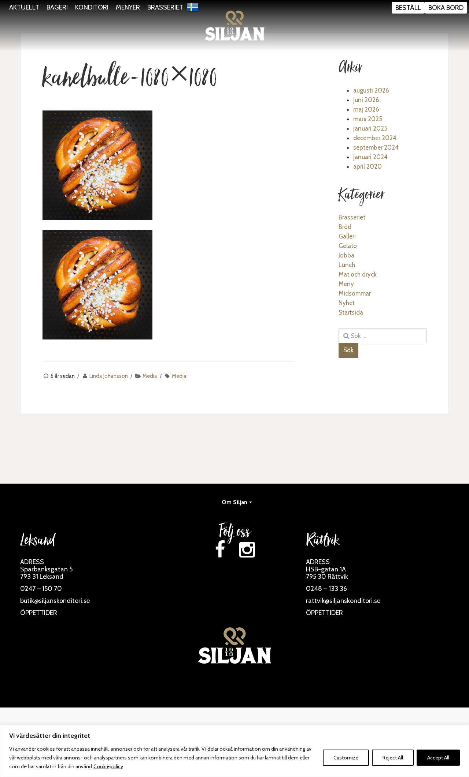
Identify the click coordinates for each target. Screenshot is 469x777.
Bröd (345, 226)
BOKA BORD (446, 8)
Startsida (351, 312)
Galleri (347, 236)
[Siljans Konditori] (234, 26)
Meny (346, 284)
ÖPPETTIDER (38, 613)
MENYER (128, 7)
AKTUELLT (24, 7)
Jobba (346, 255)
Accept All (438, 757)
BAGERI (57, 7)
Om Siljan (234, 502)
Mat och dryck (358, 274)
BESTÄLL (408, 8)
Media (150, 376)
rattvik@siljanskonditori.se (343, 601)
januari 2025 (370, 128)
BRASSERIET (165, 7)
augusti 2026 (371, 90)
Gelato (348, 245)
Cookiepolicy (108, 766)
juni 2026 (366, 100)
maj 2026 (366, 109)
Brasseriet (352, 217)
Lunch (347, 265)
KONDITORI (91, 7)
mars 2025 (367, 119)
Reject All (393, 757)
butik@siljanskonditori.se (55, 601)
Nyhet (347, 303)
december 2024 (374, 138)
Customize (345, 757)
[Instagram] (247, 549)
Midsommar (355, 293)
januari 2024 (370, 157)
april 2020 (367, 166)
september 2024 (376, 147)
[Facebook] (220, 549)
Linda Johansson (108, 376)
